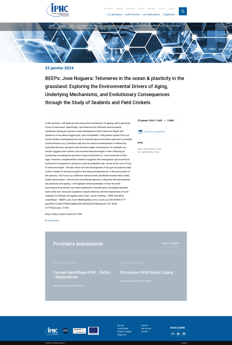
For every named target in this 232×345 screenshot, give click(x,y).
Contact (144, 325)
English (172, 8)
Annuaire (151, 8)
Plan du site (146, 328)
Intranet (162, 8)
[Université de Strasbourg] (79, 331)
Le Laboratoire (114, 14)
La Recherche (132, 14)
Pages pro (121, 334)
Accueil (52, 26)
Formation (130, 8)
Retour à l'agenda (170, 243)
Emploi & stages (124, 331)
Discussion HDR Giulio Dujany (146, 272)
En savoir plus (52, 220)
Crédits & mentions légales (55, 343)
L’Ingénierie (169, 14)
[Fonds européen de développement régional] (93, 331)
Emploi (141, 8)
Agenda (119, 8)
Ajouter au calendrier (154, 131)
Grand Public (122, 328)
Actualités (108, 8)
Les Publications (151, 14)
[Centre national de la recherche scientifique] (65, 331)
